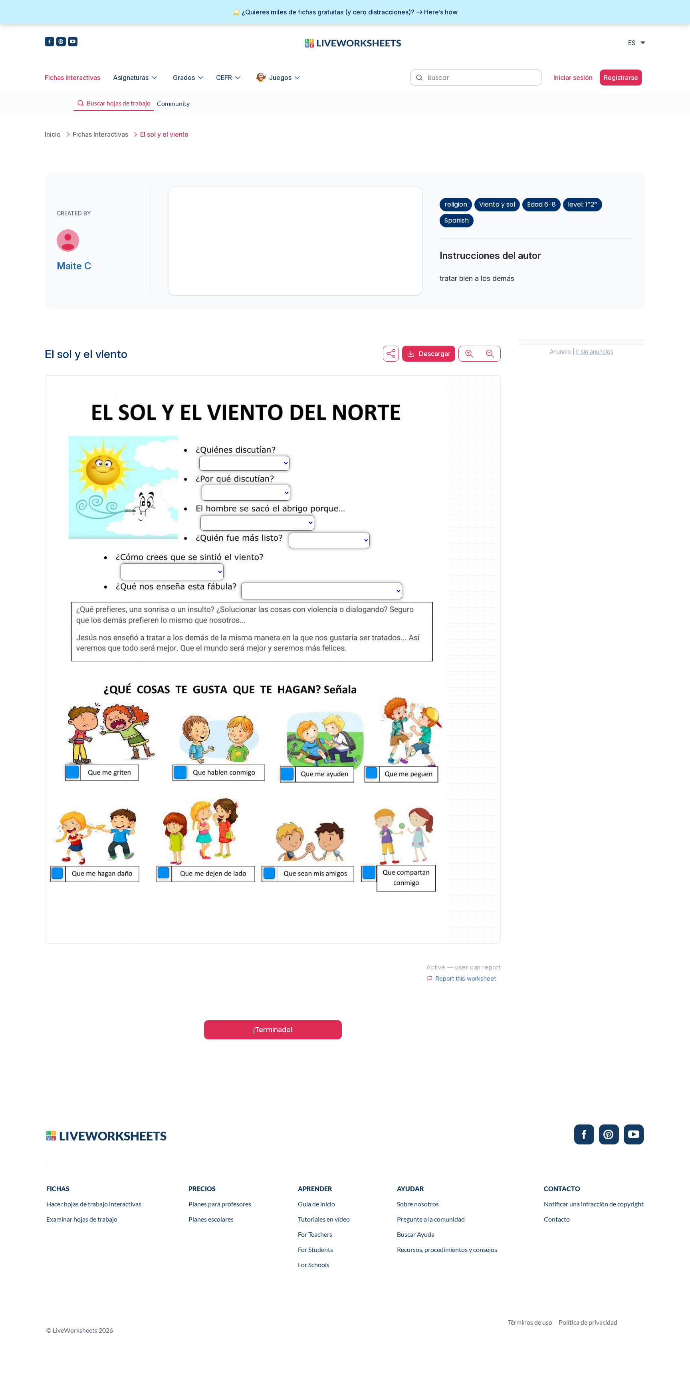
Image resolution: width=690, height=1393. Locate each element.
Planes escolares (211, 1219)
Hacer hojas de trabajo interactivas (93, 1204)
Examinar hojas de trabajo (81, 1219)
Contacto (557, 1219)
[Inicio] (353, 42)
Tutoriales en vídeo (324, 1219)
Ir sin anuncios (594, 351)
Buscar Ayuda (415, 1234)
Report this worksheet (465, 978)
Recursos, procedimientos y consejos (447, 1249)
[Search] (420, 77)
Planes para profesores (219, 1204)
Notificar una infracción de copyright (594, 1204)
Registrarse (621, 78)
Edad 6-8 (541, 204)
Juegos (280, 78)
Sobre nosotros (418, 1204)
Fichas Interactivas (72, 78)
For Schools (313, 1264)
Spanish (456, 220)
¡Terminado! (273, 1029)
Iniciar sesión (573, 78)
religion (455, 204)
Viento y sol (497, 204)
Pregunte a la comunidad (431, 1219)
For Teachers (315, 1234)
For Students (315, 1249)
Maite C (74, 266)
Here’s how (441, 12)
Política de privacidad (588, 1322)
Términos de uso (530, 1322)
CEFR (224, 78)
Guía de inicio (316, 1204)
